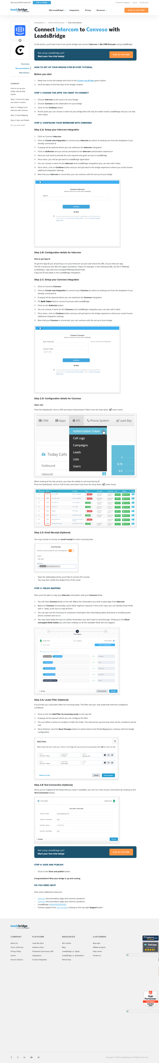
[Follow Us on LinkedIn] (24, 1057)
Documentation (22, 68)
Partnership (66, 959)
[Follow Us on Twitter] (39, 1057)
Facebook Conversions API (42, 951)
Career (13, 955)
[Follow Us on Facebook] (11, 1057)
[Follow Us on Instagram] (18, 1057)
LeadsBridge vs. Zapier (71, 951)
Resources (101, 10)
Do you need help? (18, 125)
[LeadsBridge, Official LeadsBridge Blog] (20, 10)
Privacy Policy (16, 951)
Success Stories (17, 959)
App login (96, 943)
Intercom (41, 898)
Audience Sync (38, 947)
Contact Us (144, 2)
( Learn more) (115, 409)
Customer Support (123, 2)
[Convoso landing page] (20, 50)
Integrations (74, 10)
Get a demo (66, 943)
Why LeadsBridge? (56, 10)
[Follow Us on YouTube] (31, 1057)
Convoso (41, 901)
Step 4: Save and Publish (20, 120)
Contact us (97, 955)
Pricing (88, 10)
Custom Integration (39, 959)
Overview (25, 64)
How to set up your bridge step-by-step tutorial (18, 91)
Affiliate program (99, 947)
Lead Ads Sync (38, 943)
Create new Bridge (86, 80)
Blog (64, 947)
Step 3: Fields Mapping (19, 115)
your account (62, 907)
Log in (134, 2)
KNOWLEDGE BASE (57, 904)
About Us (14, 943)
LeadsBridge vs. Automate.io (73, 955)
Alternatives (24, 72)
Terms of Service (17, 947)
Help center (97, 951)
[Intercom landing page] (20, 30)
